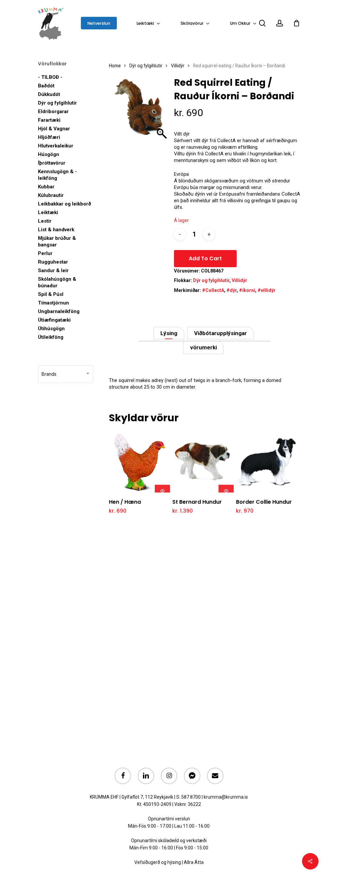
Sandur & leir (53, 270)
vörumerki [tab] (203, 347)
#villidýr (266, 290)
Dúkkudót (49, 94)
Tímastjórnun (53, 303)
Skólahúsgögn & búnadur (57, 282)
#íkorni (247, 290)
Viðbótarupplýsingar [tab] (220, 333)
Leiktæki (48, 212)
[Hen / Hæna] (139, 461)
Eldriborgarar (53, 111)
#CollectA (213, 290)
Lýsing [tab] (168, 333)
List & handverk (56, 230)
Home (115, 65)
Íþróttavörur (51, 163)
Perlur (45, 253)
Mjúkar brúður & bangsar (57, 241)
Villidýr (178, 65)
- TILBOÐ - (50, 77)
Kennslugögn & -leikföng (57, 175)
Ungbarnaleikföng (59, 311)
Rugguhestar (53, 262)
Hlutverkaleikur (55, 146)
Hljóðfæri (49, 137)
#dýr (231, 290)
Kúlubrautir (51, 195)
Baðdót (46, 86)
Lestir (44, 221)
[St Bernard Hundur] (202, 461)
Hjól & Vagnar (54, 129)
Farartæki (49, 120)
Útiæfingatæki (54, 320)
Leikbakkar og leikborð (64, 204)
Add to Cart (205, 258)
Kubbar (46, 187)
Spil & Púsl (50, 294)
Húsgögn (48, 154)
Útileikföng (50, 337)
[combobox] (65, 374)
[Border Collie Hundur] (266, 461)
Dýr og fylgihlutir (57, 103)
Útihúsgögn (51, 329)
